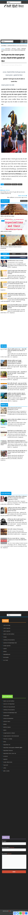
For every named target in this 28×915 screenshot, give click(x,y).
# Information (8, 184)
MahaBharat (6, 654)
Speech (5, 759)
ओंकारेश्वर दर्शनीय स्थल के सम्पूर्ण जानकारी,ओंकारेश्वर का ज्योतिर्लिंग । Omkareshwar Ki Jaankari (15, 362)
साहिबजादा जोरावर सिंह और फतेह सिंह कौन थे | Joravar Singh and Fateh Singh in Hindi (17, 452)
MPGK (19, 48)
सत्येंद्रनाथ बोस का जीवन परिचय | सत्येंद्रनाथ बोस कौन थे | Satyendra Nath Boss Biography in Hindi (17, 498)
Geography (6, 715)
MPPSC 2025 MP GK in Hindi (7, 216)
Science (5, 756)
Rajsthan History (8, 750)
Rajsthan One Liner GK (9, 753)
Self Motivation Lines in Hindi (15, 260)
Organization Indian (9, 733)
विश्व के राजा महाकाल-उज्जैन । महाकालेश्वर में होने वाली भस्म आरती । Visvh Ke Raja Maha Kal (17, 373)
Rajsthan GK (6, 744)
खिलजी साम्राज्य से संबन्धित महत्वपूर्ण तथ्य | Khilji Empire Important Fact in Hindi (17, 441)
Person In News (7, 738)
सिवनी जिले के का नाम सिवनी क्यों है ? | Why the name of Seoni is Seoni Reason (17, 431)
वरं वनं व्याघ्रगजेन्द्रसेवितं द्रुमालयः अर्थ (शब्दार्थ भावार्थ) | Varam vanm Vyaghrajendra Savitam (17, 306)
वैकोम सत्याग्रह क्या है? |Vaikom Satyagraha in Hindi (15, 408)
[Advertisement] (14, 24)
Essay (5, 637)
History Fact (6, 721)
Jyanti (5, 648)
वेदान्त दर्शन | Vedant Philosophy (15, 529)
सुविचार (5, 257)
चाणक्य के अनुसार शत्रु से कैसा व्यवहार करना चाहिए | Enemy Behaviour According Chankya (17, 272)
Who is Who (6, 771)
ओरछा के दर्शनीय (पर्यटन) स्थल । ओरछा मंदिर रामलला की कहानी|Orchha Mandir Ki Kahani (17, 350)
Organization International (11, 736)
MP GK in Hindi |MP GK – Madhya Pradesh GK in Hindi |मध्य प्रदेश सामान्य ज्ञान (17, 540)
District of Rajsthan (9, 704)
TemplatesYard (14, 911)
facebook (22, 253)
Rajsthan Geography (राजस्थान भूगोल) (12, 747)
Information (7, 48)
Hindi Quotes (7, 645)
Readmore (14, 267)
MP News (14, 48)
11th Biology (6, 625)
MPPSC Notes (7, 727)
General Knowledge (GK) (10, 642)
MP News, (17, 65)
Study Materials (7, 762)
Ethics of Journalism (9, 707)
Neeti (4, 730)
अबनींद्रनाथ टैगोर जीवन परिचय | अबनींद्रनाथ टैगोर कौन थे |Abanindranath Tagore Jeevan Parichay (17, 509)
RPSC (4, 741)
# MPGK (20, 184)
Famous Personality (9, 639)
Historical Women (8, 718)
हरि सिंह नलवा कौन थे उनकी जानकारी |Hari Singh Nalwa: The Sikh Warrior (17, 520)
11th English (6, 628)
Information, (11, 65)
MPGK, (20, 65)
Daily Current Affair (8, 634)
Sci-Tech (5, 660)
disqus (14, 253)
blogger (5, 253)
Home (2, 48)
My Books (6, 657)
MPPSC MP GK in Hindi (6, 231)
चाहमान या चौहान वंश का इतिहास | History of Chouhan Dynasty (17, 420)
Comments (23, 257)
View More (24, 201)
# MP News (14, 184)
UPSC (4, 768)
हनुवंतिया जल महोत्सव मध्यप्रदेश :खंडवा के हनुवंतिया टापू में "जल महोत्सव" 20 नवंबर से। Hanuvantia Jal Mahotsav (17, 395)
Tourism (5, 765)
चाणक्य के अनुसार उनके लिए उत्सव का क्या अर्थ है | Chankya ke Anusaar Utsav (17, 282)
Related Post (5, 201)
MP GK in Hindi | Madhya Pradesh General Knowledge (11, 247)
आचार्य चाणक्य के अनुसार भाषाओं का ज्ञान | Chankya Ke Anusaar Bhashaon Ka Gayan (17, 295)
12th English (6, 631)
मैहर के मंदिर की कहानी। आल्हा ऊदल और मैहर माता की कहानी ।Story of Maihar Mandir (17, 384)
